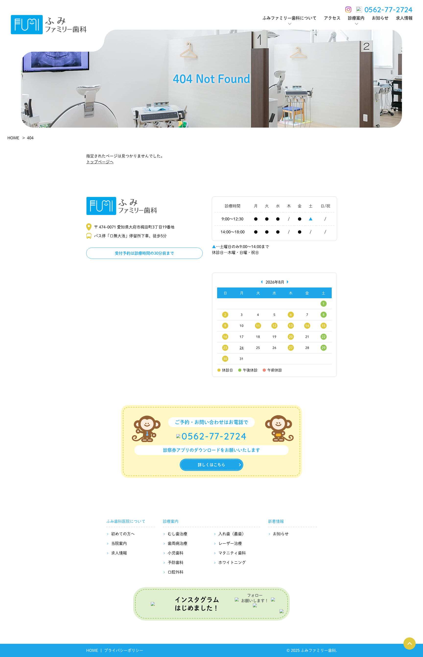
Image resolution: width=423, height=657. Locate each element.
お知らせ (380, 18)
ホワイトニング (232, 562)
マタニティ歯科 (232, 553)
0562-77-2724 (388, 9)
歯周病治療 (177, 543)
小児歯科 (175, 553)
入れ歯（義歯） (232, 534)
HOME (92, 650)
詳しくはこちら (211, 464)
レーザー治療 (230, 543)
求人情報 (404, 18)
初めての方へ (123, 534)
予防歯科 (175, 562)
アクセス (332, 18)
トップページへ (100, 162)
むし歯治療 (177, 534)
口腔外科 (175, 572)
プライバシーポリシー (123, 650)
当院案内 (119, 543)
